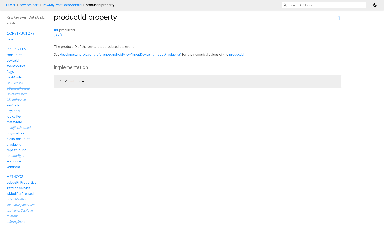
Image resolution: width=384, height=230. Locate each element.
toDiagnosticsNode (20, 210)
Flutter (10, 5)
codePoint (14, 55)
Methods (15, 177)
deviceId (13, 60)
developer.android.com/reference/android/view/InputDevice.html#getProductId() (120, 54)
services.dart (29, 5)
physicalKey (15, 133)
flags (10, 71)
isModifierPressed (20, 193)
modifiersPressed (19, 127)
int (56, 30)
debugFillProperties (21, 182)
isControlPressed (18, 88)
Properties (16, 49)
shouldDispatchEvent (21, 205)
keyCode (13, 105)
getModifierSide (18, 188)
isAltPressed (15, 83)
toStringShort (16, 221)
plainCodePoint (18, 139)
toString (12, 216)
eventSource (16, 66)
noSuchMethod (17, 199)
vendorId (13, 167)
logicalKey (14, 116)
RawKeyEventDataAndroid (62, 5)
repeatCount (16, 150)
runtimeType (15, 155)
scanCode (14, 161)
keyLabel (13, 111)
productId (236, 54)
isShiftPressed (16, 99)
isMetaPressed (17, 94)
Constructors (20, 33)
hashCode (14, 77)
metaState (14, 122)
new (10, 39)
